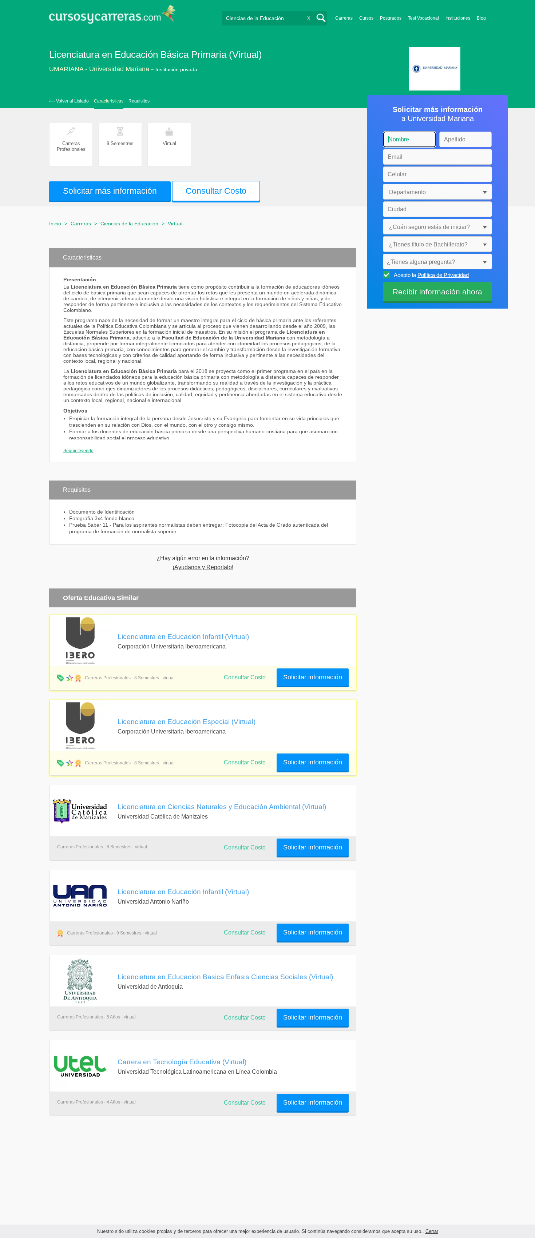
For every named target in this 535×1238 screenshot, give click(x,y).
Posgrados (390, 18)
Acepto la (431, 275)
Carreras (344, 18)
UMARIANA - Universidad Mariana (99, 69)
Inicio (55, 223)
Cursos (366, 18)
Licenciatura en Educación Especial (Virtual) (186, 721)
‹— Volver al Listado (69, 101)
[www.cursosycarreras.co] (112, 16)
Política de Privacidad (443, 275)
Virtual (175, 223)
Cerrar (431, 1231)
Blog (481, 18)
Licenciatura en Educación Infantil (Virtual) (183, 636)
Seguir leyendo (78, 450)
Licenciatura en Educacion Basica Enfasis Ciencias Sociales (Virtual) (225, 977)
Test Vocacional (423, 18)
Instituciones (457, 18)
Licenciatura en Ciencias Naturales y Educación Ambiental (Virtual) (222, 807)
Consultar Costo (245, 677)
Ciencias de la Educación (129, 223)
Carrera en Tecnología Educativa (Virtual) (182, 1062)
